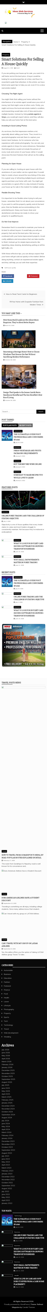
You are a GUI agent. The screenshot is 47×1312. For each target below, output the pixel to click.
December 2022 (8, 1177)
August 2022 (7, 1188)
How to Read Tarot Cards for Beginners (21, 294)
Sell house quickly (10, 268)
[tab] (10, 425)
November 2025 (8, 1073)
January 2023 (7, 1174)
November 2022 (8, 1179)
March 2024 (6, 1132)
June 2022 (6, 1194)
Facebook (8, 276)
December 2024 (8, 1106)
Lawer (6, 1001)
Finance (7, 990)
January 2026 (7, 1067)
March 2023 (6, 1168)
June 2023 (6, 1159)
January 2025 (7, 1103)
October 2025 (7, 1076)
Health (6, 998)
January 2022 (7, 1203)
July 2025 (5, 1085)
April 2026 (6, 1058)
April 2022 (6, 1200)
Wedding (7, 1037)
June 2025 (6, 1088)
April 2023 (6, 1165)
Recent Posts (25, 425)
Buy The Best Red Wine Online (28, 464)
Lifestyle (7, 1005)
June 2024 (6, 1123)
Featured (7, 986)
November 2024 (8, 1109)
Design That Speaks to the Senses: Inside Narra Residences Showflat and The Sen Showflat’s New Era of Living (22, 395)
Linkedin (8, 281)
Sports (6, 1017)
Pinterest (34, 276)
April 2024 (6, 1129)
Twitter (21, 276)
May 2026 (6, 1055)
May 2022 (6, 1197)
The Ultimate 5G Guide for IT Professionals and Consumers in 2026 (28, 437)
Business (17, 447)
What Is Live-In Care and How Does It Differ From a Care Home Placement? (29, 1281)
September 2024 (8, 1114)
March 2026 (6, 1061)
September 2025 (8, 1079)
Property (5, 55)
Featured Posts (10, 487)
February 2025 (7, 1100)
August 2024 (7, 1117)
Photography (9, 1009)
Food (6, 994)
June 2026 (6, 1052)
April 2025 (6, 1094)
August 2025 (7, 1082)
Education (8, 978)
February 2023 (7, 1171)
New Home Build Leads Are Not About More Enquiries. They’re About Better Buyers (21, 321)
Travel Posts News (11, 682)
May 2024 (6, 1126)
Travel (4, 851)
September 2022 (8, 1185)
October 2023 (7, 1147)
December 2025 (8, 1070)
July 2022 (5, 1191)
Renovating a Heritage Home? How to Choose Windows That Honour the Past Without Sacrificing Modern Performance (21, 354)
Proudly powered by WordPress (17, 1304)
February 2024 (7, 1135)
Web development (11, 1033)
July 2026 (5, 1050)
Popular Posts (10, 425)
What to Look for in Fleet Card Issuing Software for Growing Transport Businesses (28, 546)
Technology (18, 431)
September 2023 (8, 1150)
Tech (6, 1021)
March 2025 (6, 1097)
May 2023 (6, 1162)
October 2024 (7, 1112)
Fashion (7, 982)
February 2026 (7, 1064)
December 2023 (8, 1141)
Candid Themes (29, 1307)
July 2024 (5, 1120)
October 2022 (7, 1182)
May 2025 (6, 1091)
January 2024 (7, 1138)
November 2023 (8, 1144)
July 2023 (5, 1156)
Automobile (8, 970)
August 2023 (7, 1153)
